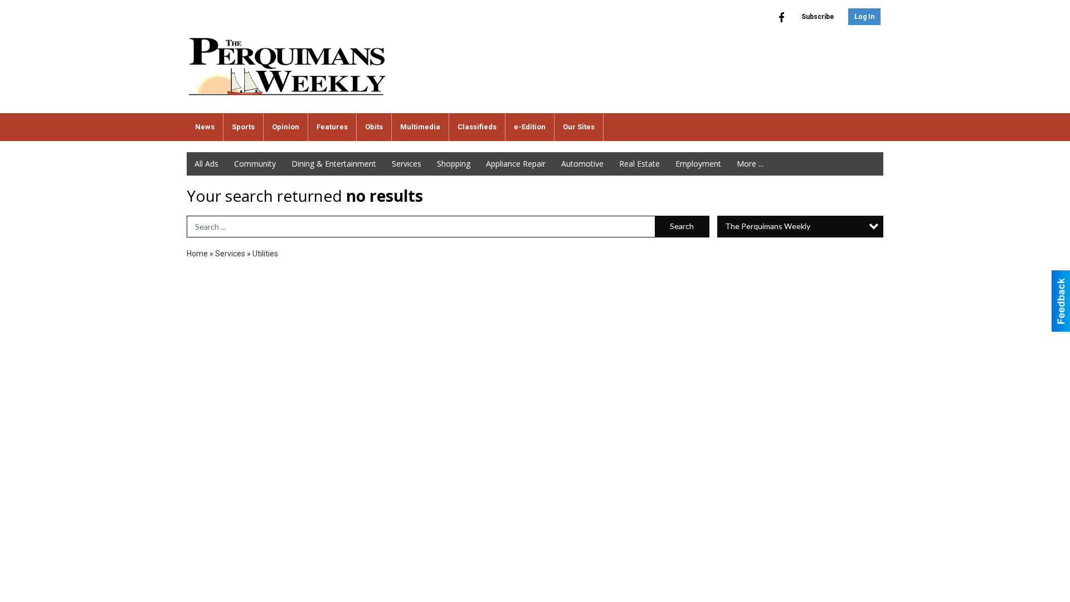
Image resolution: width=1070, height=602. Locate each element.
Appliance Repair (516, 163)
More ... (750, 163)
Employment (698, 163)
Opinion (285, 127)
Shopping (453, 163)
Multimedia (420, 127)
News (205, 127)
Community (255, 163)
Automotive (582, 163)
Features (332, 127)
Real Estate (639, 163)
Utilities (265, 253)
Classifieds (477, 127)
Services (406, 163)
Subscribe (817, 17)
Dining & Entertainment (333, 163)
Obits (374, 127)
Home (197, 253)
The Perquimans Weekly (767, 226)
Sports (243, 127)
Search (682, 226)
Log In (864, 17)
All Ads (206, 163)
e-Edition (530, 127)
